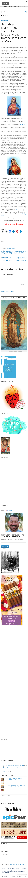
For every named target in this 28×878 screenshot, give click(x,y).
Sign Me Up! (5, 546)
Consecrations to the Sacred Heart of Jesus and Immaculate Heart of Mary (21, 259)
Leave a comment (14, 43)
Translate (10, 510)
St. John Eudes (7, 253)
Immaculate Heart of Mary (11, 251)
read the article (22, 124)
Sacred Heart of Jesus (11, 252)
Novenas (13, 248)
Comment (22, 284)
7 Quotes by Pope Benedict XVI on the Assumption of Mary (15, 779)
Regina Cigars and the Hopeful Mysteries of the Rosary (13, 765)
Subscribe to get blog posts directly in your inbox (12, 535)
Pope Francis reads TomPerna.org (14, 789)
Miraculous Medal (20, 251)
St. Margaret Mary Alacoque (15, 253)
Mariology (4, 20)
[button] (14, 809)
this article (18, 209)
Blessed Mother (20, 864)
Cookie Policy (7, 872)
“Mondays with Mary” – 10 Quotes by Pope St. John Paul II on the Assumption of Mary (16, 786)
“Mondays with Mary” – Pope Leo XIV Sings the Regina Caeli (14, 767)
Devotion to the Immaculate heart (13, 250)
